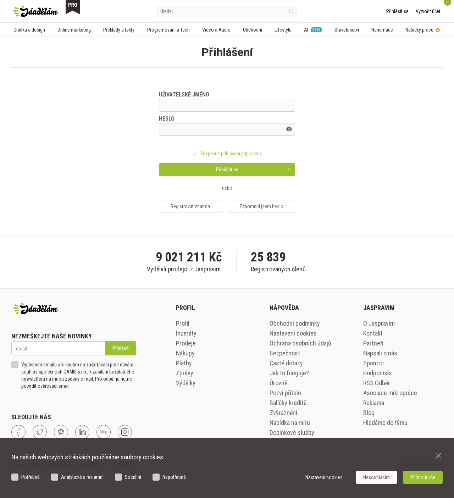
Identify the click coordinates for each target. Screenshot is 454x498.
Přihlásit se (397, 11)
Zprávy (184, 373)
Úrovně (278, 383)
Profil (182, 323)
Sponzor (373, 363)
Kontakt (373, 333)
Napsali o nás (380, 353)
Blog (369, 412)
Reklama (373, 402)
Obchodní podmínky (295, 323)
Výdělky (185, 383)
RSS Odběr (376, 383)
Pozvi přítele (285, 393)
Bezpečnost (285, 353)
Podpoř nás (377, 373)
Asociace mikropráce (390, 393)
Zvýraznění (283, 412)
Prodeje (186, 343)
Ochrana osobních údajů (300, 343)
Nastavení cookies (293, 333)
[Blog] (103, 432)
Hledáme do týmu (385, 422)
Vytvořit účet (428, 11)
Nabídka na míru (290, 422)
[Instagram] (125, 432)
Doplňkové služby (292, 432)
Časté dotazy (286, 363)
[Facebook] (18, 432)
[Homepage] (35, 11)
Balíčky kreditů (288, 402)
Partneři (373, 343)
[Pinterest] (61, 432)
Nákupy (185, 353)
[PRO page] (73, 7)
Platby (184, 363)
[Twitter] (40, 432)
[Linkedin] (82, 432)
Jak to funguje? (289, 373)
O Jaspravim (379, 323)
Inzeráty (186, 333)
